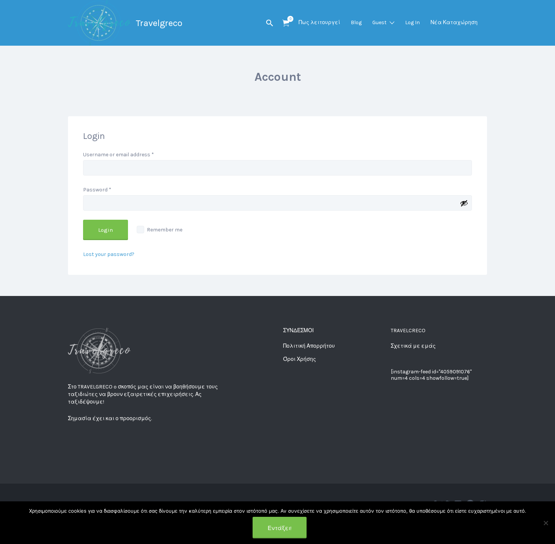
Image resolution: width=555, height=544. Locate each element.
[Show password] (464, 203)
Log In (412, 22)
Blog (356, 22)
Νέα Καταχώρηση (454, 22)
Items (285, 23)
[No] (545, 523)
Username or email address (118, 154)
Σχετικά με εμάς (413, 346)
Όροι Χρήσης (299, 359)
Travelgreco (159, 23)
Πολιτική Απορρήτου (309, 346)
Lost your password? (108, 254)
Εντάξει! (279, 528)
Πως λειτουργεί (319, 22)
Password (97, 189)
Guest (379, 22)
